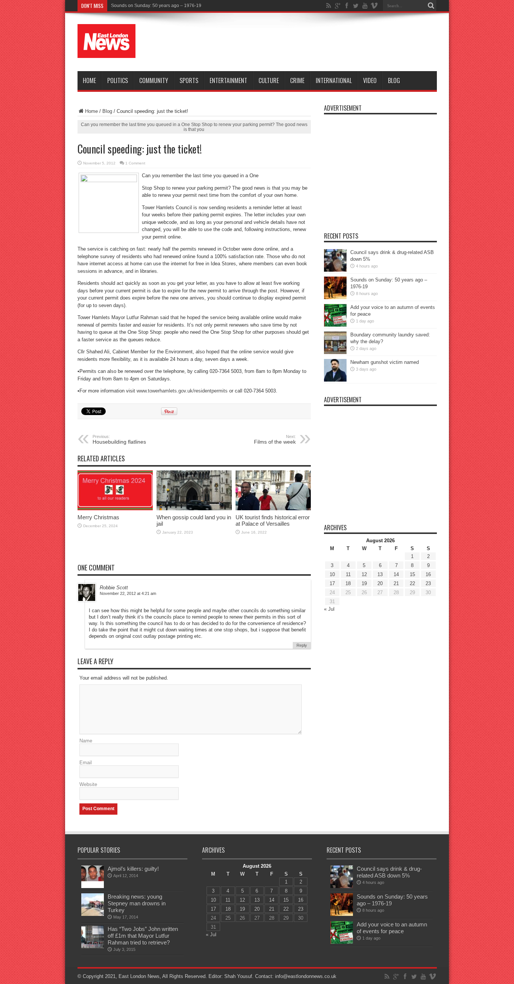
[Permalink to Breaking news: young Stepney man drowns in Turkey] (92, 914)
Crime (297, 80)
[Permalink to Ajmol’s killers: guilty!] (92, 886)
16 (428, 574)
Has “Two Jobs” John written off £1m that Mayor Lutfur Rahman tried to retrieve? (143, 936)
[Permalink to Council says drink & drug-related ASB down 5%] (335, 270)
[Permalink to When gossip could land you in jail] (194, 508)
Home (89, 80)
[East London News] (106, 52)
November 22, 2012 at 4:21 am (128, 593)
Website (88, 784)
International (334, 80)
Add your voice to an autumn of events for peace (392, 927)
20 (380, 583)
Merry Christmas (98, 517)
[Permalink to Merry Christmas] (115, 508)
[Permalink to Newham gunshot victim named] (335, 380)
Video (370, 80)
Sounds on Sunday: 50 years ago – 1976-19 (156, 5)
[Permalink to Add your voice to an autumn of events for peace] (335, 325)
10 (332, 574)
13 (380, 574)
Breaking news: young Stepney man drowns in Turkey (137, 903)
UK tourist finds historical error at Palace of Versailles (273, 520)
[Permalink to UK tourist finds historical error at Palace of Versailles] (273, 508)
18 (348, 583)
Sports (188, 80)
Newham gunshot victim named (384, 362)
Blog (394, 80)
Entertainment (228, 80)
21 (396, 583)
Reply (302, 645)
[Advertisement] (300, 42)
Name (85, 741)
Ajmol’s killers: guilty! (133, 868)
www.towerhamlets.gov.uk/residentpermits (182, 391)
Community (153, 80)
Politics (117, 80)
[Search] (431, 5)
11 (348, 574)
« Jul (329, 609)
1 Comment (135, 163)
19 (364, 583)
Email (85, 762)
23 (428, 583)
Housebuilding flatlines (119, 439)
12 (364, 574)
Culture (269, 80)
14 (396, 574)
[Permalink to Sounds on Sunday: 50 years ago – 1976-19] (335, 297)
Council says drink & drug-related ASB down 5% (389, 872)
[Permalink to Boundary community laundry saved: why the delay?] (335, 352)
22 (412, 583)
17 (332, 583)
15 (412, 574)
